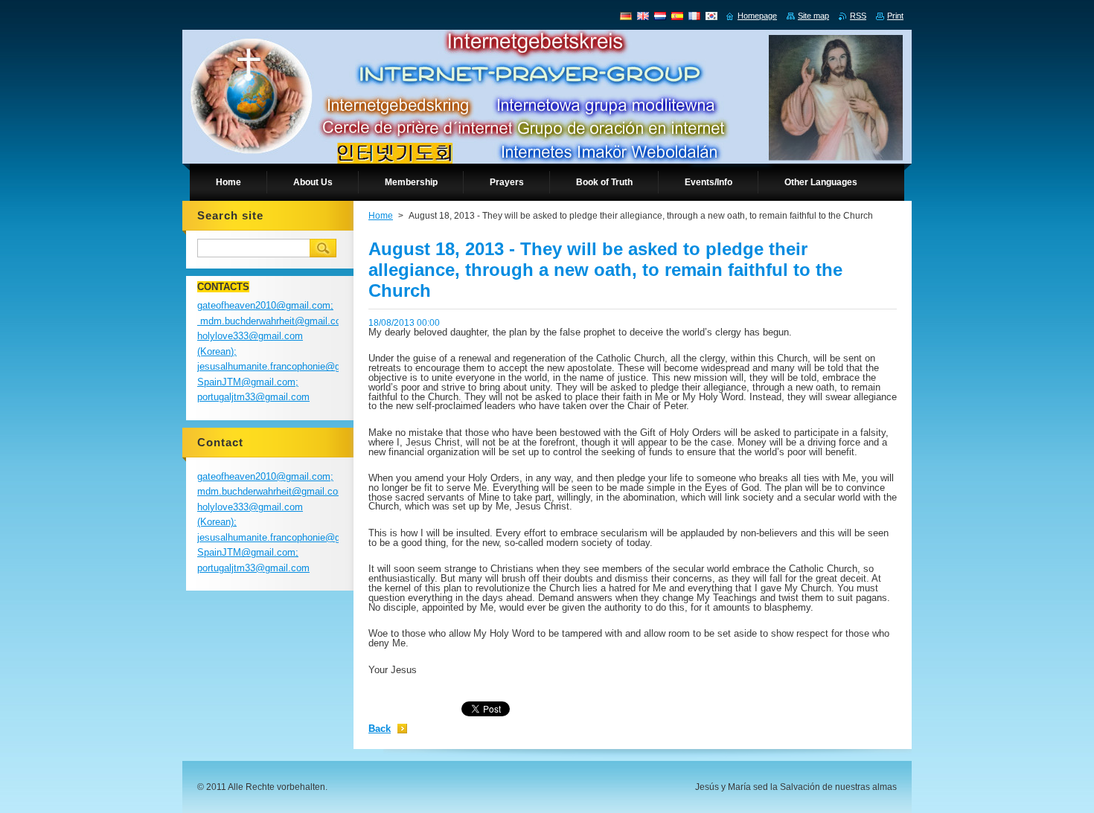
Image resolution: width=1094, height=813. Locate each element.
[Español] (677, 16)
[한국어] (711, 16)
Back (379, 728)
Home (380, 215)
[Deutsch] (626, 16)
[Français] (694, 16)
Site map (813, 15)
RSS (858, 15)
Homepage (757, 15)
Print (895, 15)
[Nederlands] (660, 16)
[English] (643, 16)
